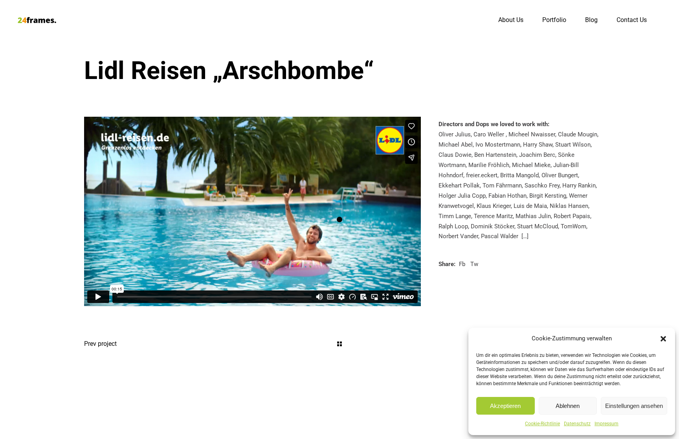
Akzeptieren (505, 405)
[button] (663, 339)
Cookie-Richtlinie (542, 423)
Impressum (606, 423)
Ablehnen (568, 405)
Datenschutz (577, 423)
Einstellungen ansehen (634, 405)
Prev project (100, 343)
